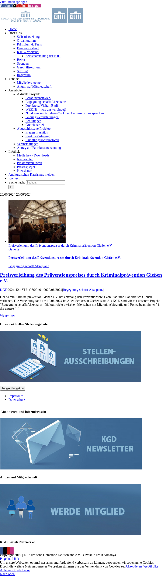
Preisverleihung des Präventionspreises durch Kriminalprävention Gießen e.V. (60, 245)
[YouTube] (8, 551)
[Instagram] (12, 551)
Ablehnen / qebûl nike (15, 570)
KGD (4, 290)
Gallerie (13, 249)
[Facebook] (1, 551)
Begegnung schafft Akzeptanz (28, 266)
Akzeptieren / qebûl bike (141, 566)
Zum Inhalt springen (13, 2)
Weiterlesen (7, 315)
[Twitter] (5, 551)
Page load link (9, 558)
